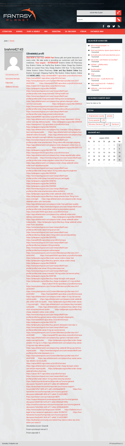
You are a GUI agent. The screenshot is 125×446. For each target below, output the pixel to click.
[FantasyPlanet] (20, 23)
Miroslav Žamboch (96, 124)
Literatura (7, 31)
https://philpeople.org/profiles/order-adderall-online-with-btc (49, 194)
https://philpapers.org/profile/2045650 (41, 88)
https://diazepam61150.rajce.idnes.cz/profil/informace (47, 124)
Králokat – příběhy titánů (99, 64)
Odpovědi (9, 83)
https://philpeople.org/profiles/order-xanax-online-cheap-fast (50, 258)
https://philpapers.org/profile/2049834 (67, 217)
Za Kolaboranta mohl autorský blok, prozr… (106, 55)
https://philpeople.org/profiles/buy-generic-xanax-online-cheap (50, 261)
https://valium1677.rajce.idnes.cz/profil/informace (45, 86)
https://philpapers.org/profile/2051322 (67, 148)
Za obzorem (70, 31)
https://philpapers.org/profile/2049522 (67, 104)
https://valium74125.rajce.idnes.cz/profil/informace (62, 284)
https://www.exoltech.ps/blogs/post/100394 (43, 410)
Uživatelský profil (11, 75)
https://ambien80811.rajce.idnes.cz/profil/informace (61, 76)
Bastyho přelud (96, 69)
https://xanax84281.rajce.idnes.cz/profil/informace (46, 117)
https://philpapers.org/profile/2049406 (41, 186)
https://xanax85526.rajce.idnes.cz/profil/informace (46, 240)
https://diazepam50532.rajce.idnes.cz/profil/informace (47, 153)
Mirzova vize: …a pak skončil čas (102, 79)
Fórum (83, 31)
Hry (45, 31)
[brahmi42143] (13, 72)
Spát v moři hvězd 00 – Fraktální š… (103, 83)
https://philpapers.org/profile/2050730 (41, 322)
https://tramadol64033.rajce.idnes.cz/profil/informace (47, 320)
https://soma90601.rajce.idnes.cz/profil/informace (46, 78)
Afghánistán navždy (96, 116)
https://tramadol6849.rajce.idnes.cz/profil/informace (61, 294)
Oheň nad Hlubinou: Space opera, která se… (106, 50)
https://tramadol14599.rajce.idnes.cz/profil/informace (47, 212)
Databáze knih (97, 31)
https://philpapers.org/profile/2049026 (41, 184)
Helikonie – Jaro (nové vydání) (101, 88)
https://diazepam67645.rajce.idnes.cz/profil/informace (60, 83)
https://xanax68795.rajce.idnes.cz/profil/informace (62, 335)
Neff (107, 124)
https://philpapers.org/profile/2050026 (41, 173)
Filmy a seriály (33, 31)
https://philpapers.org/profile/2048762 (41, 181)
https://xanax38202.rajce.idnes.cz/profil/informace (46, 363)
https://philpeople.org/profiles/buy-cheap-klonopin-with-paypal (50, 279)
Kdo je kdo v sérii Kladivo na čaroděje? (104, 60)
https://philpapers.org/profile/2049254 (67, 122)
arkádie (110, 116)
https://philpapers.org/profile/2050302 (41, 237)
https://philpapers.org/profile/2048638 (41, 263)
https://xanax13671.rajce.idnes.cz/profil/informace (46, 374)
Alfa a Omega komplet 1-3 (100, 45)
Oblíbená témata (11, 87)
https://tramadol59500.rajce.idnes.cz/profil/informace (61, 255)
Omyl (92, 74)
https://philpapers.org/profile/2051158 (41, 150)
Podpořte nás (13, 443)
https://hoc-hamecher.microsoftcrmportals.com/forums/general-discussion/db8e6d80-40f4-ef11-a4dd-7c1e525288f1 (54, 391)
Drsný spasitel (94, 120)
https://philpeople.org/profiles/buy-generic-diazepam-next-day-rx (51, 325)
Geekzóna (56, 31)
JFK (103, 120)
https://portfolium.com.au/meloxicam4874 (42, 397)
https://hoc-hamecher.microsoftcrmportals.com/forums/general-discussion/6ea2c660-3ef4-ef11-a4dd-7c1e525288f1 (54, 414)
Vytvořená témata (12, 79)
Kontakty (5, 443)
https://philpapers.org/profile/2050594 (41, 127)
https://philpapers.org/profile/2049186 (41, 276)
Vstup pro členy (96, 13)
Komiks (19, 31)
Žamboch (115, 124)
